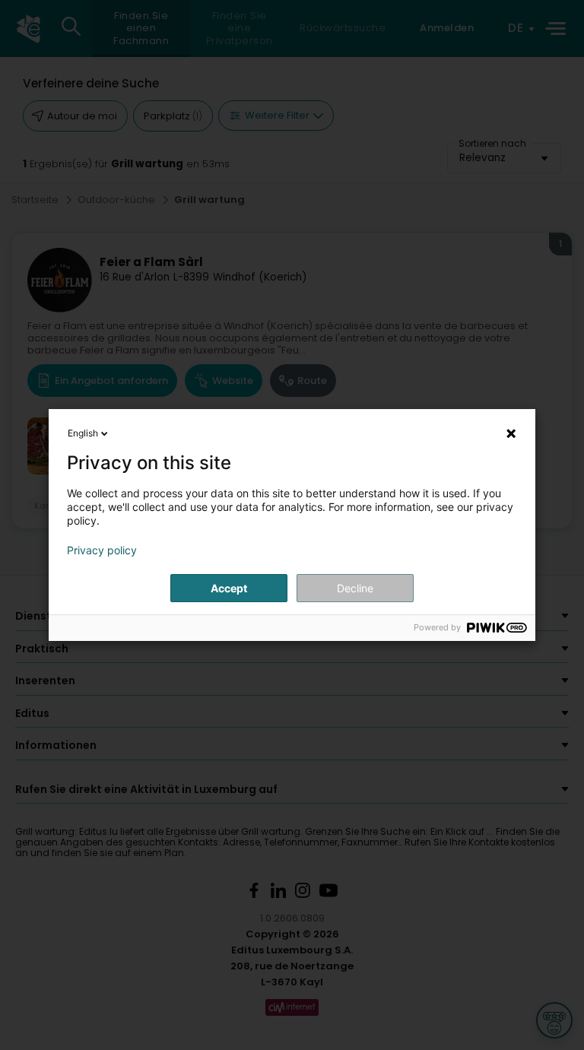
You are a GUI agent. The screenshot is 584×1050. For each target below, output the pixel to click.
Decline (355, 588)
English (83, 433)
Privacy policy (102, 550)
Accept (229, 588)
